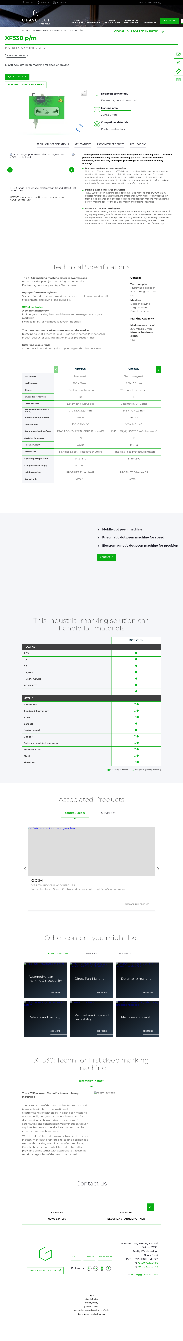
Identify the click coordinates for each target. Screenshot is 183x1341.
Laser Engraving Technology (91, 1314)
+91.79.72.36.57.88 (148, 1263)
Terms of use (91, 1307)
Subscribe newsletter (43, 1270)
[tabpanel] (91, 995)
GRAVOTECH (149, 23)
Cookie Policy (91, 1299)
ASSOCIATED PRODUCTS (110, 144)
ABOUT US (126, 1212)
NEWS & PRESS (57, 1219)
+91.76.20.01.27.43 (148, 1267)
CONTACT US (169, 21)
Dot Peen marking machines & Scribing (50, 30)
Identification (16, 56)
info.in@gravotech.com (144, 1274)
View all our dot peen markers (136, 31)
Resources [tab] (125, 954)
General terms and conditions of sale (91, 1310)
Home (25, 30)
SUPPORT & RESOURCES (131, 21)
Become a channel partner (126, 1219)
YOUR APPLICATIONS (112, 21)
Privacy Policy (91, 1303)
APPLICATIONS (138, 144)
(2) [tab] (108, 813)
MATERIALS (93, 23)
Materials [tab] (91, 954)
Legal (91, 1295)
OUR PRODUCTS (77, 21)
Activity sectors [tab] (58, 954)
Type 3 (74, 1257)
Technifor (89, 1257)
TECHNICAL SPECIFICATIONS (53, 144)
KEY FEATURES (82, 144)
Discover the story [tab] (91, 1081)
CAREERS (57, 1212)
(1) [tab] (75, 813)
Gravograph (105, 1257)
